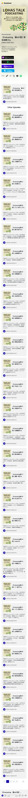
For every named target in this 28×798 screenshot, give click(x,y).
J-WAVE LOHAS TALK (8, 42)
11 (23, 781)
